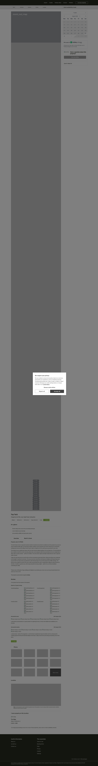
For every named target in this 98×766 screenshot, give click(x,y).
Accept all (57, 391)
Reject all (42, 391)
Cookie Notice (46, 384)
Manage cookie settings (49, 387)
